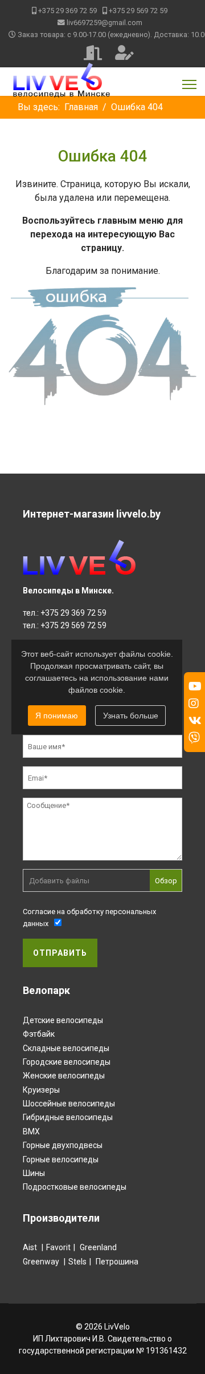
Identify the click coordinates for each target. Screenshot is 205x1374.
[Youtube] (195, 686)
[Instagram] (193, 703)
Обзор (166, 880)
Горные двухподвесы (62, 1145)
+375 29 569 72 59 (138, 10)
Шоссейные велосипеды (69, 1103)
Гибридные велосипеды (68, 1117)
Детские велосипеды (63, 1020)
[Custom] (194, 738)
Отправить (60, 952)
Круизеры (41, 1089)
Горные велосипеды (61, 1159)
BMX (31, 1131)
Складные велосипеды (66, 1048)
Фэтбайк (39, 1033)
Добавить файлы (59, 880)
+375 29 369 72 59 (67, 10)
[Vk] (195, 721)
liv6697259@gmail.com (104, 22)
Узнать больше (130, 715)
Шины (34, 1173)
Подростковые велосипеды (74, 1186)
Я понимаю (56, 715)
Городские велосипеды (66, 1061)
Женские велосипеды (64, 1075)
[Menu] (189, 84)
